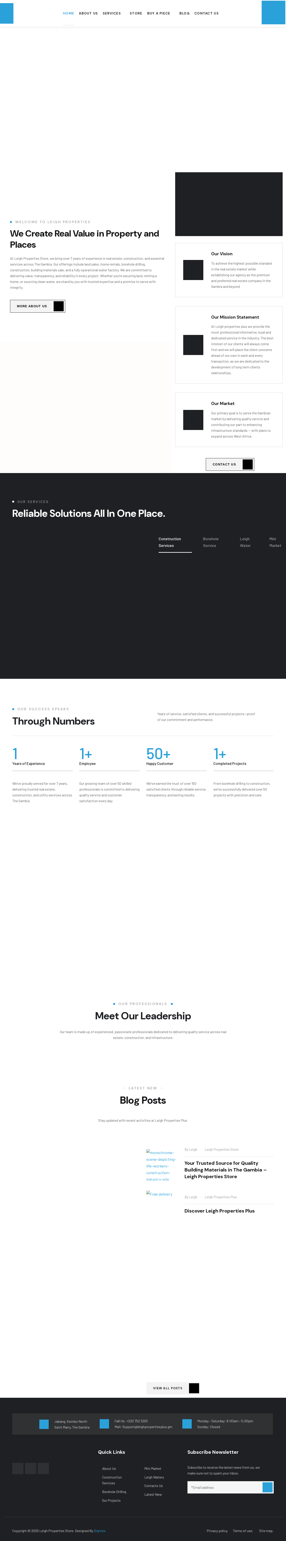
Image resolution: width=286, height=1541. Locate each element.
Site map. (266, 1531)
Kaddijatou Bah (218, 1331)
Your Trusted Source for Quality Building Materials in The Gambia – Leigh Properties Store (226, 1170)
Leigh (193, 1149)
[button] (86, 390)
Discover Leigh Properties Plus (220, 1211)
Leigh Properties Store (222, 1149)
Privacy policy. (217, 1531)
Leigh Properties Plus (221, 1197)
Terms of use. (243, 1531)
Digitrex (100, 1531)
